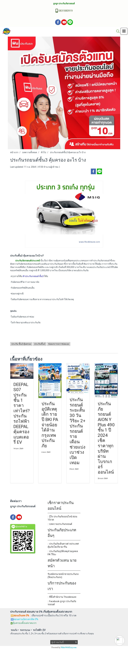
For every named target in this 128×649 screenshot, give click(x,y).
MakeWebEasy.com (68, 647)
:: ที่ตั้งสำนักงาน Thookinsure (62, 597)
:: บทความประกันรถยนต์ (60, 524)
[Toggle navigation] (124, 31)
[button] (119, 640)
